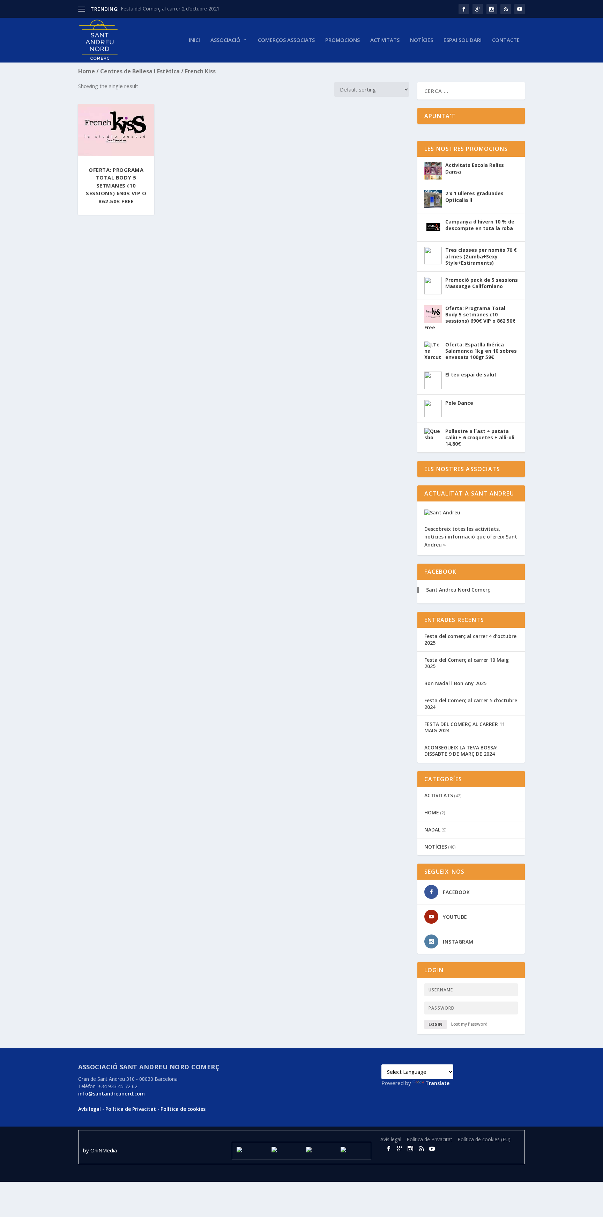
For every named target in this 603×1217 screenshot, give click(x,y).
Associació (225, 40)
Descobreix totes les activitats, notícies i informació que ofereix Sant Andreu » (470, 537)
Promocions (342, 40)
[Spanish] (393, 1059)
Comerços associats (286, 40)
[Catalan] (385, 1059)
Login (435, 1024)
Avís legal (89, 1109)
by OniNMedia (100, 1150)
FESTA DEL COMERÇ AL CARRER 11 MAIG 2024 (464, 727)
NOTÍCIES (421, 40)
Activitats (385, 40)
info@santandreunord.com (111, 1093)
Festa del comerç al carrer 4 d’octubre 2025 (470, 639)
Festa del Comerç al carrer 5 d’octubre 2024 (470, 703)
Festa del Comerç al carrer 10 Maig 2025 (466, 663)
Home (86, 71)
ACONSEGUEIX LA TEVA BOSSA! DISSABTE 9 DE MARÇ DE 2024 (461, 750)
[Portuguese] (435, 1059)
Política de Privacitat (130, 1109)
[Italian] (427, 1059)
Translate (437, 1083)
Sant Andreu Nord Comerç (458, 589)
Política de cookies (183, 1109)
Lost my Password (469, 1024)
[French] (410, 1059)
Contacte (506, 40)
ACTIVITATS (438, 795)
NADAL (432, 829)
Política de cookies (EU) (484, 1139)
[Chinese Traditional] (444, 1059)
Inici (194, 40)
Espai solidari (463, 40)
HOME (431, 812)
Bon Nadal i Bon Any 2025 (455, 683)
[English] (402, 1059)
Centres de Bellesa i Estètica (140, 71)
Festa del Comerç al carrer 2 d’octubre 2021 (170, 8)
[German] (419, 1059)
